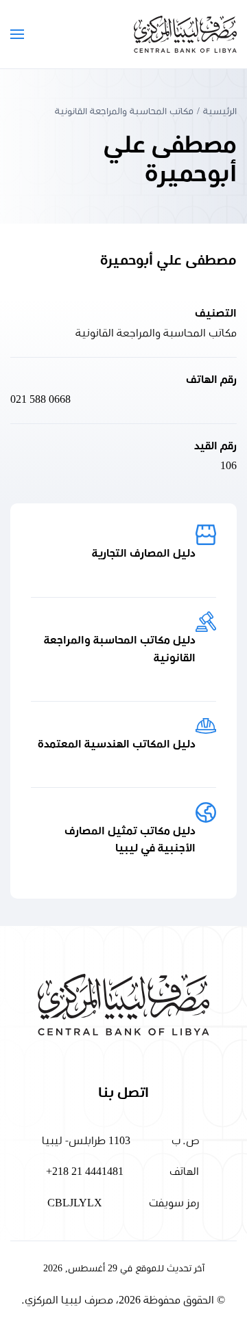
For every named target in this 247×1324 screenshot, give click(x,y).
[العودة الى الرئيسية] (185, 34)
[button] (17, 34)
